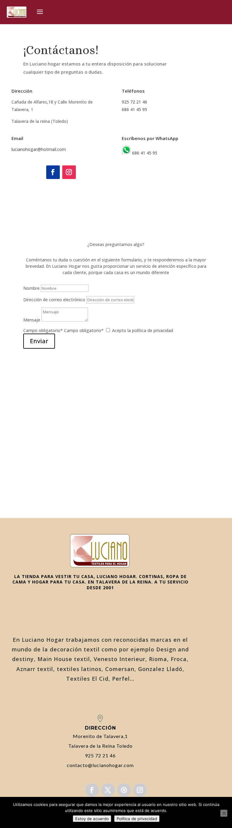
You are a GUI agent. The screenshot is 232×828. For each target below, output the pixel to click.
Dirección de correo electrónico (54, 299)
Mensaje (31, 320)
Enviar (39, 341)
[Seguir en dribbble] (124, 790)
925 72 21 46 (134, 102)
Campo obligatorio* (43, 330)
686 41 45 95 (134, 109)
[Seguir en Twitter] (108, 790)
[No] (223, 813)
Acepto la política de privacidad (142, 330)
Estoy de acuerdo (92, 818)
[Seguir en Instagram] (69, 172)
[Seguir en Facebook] (53, 172)
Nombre (31, 288)
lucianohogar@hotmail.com (38, 149)
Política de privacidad (137, 818)
